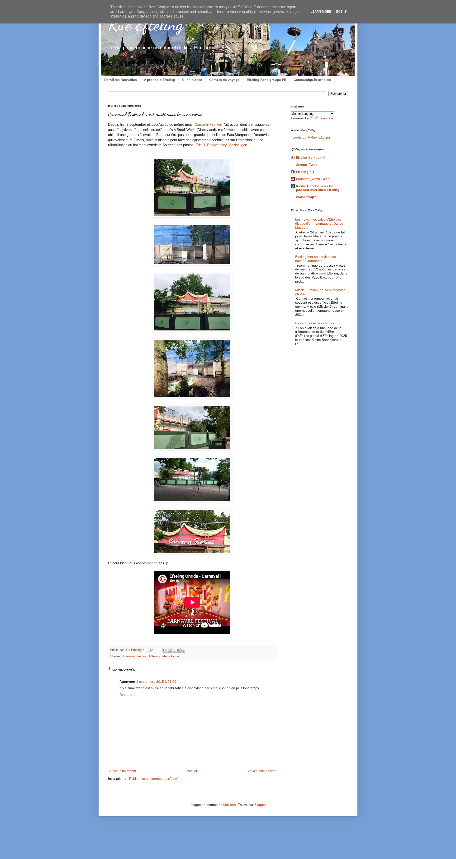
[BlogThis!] (169, 650)
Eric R (200, 145)
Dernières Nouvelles (120, 80)
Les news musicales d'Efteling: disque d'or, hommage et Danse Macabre (319, 223)
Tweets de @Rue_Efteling (310, 137)
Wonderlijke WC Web (313, 179)
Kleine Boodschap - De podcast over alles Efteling (317, 188)
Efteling (154, 656)
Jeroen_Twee (306, 165)
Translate (326, 118)
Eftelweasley (217, 145)
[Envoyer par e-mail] (164, 650)
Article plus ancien (262, 771)
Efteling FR (305, 172)
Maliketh (229, 805)
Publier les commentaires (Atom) (153, 778)
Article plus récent (122, 771)
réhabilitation (170, 656)
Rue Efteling (145, 25)
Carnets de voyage (224, 80)
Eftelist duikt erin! (310, 157)
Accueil (192, 771)
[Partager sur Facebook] (178, 650)
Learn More (321, 12)
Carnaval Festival (208, 124)
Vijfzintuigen (237, 145)
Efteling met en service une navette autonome (315, 259)
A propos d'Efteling (159, 80)
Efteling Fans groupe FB (266, 80)
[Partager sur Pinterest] (182, 650)
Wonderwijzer (307, 197)
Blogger (260, 805)
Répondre (126, 694)
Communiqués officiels (312, 80)
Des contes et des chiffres (314, 323)
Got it (341, 12)
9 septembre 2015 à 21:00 (156, 681)
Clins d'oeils (192, 80)
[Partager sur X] (173, 650)
